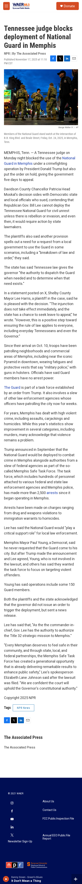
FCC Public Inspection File (58, 818)
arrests (53, 493)
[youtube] (12, 819)
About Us (48, 801)
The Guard (12, 387)
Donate (69, 6)
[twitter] (12, 835)
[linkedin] (12, 827)
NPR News (23, 707)
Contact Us (49, 810)
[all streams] (76, 879)
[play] (6, 879)
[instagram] (12, 803)
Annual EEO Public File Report (56, 837)
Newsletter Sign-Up (20, 841)
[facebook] (12, 811)
